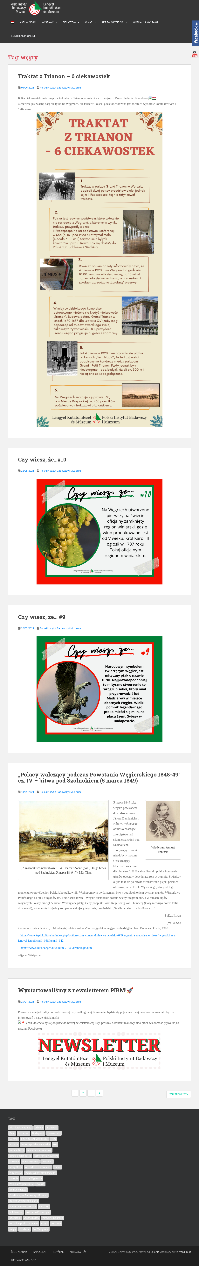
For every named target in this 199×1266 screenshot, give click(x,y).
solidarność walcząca (38, 1212)
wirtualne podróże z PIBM (24, 1223)
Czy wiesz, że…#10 (42, 459)
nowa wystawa (30, 1161)
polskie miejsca (18, 1189)
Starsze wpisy (177, 1094)
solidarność (16, 1212)
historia (14, 1144)
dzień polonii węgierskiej (34, 1139)
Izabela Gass (17, 1150)
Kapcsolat (39, 1252)
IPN (55, 1144)
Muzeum (14, 1161)
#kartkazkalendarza (20, 1127)
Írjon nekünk (19, 1252)
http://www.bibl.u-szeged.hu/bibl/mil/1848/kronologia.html (56, 947)
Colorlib (154, 1252)
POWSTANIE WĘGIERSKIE (23, 1206)
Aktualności (28, 22)
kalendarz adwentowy (39, 1150)
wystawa (56, 1223)
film (54, 1139)
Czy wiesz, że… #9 (41, 616)
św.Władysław (40, 1229)
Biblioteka (69, 22)
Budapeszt (38, 1133)
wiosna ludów (31, 1218)
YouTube (25, 1229)
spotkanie (15, 1218)
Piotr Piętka (16, 1172)
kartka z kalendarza (20, 1155)
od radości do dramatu (38, 1167)
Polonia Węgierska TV (21, 1184)
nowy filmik (16, 1167)
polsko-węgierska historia (24, 1201)
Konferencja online (23, 36)
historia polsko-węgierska (35, 1144)
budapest (23, 1133)
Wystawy (47, 22)
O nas (88, 22)
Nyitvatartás (78, 1252)
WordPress (185, 1252)
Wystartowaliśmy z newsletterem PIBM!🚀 (75, 990)
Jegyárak (58, 1252)
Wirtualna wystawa (145, 22)
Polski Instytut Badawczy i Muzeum (60, 87)
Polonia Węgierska (32, 1178)
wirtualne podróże (53, 1218)
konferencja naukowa (46, 1155)
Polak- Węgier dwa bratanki (40, 1172)
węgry (13, 1229)
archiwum (51, 1127)
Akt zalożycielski (112, 22)
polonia (14, 1178)
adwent (39, 1127)
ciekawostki (54, 1133)
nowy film (47, 1161)
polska (40, 1184)
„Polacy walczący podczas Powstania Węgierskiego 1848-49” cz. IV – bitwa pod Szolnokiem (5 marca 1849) (99, 777)
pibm (57, 1167)
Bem (12, 1133)
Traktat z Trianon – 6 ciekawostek (64, 76)
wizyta (44, 1223)
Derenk (13, 1139)
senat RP (44, 1206)
